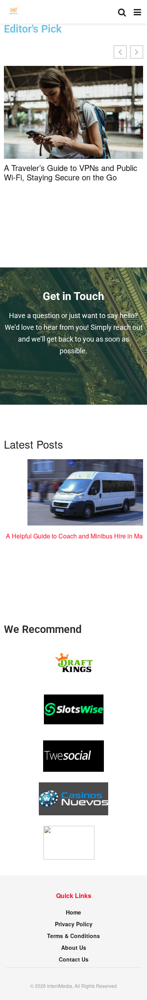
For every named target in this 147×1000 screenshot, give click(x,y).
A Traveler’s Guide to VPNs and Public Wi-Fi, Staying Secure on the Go (70, 172)
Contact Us (74, 959)
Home (73, 912)
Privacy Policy (74, 924)
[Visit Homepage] (14, 12)
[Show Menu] (137, 12)
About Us (73, 947)
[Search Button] (122, 12)
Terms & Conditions (73, 936)
